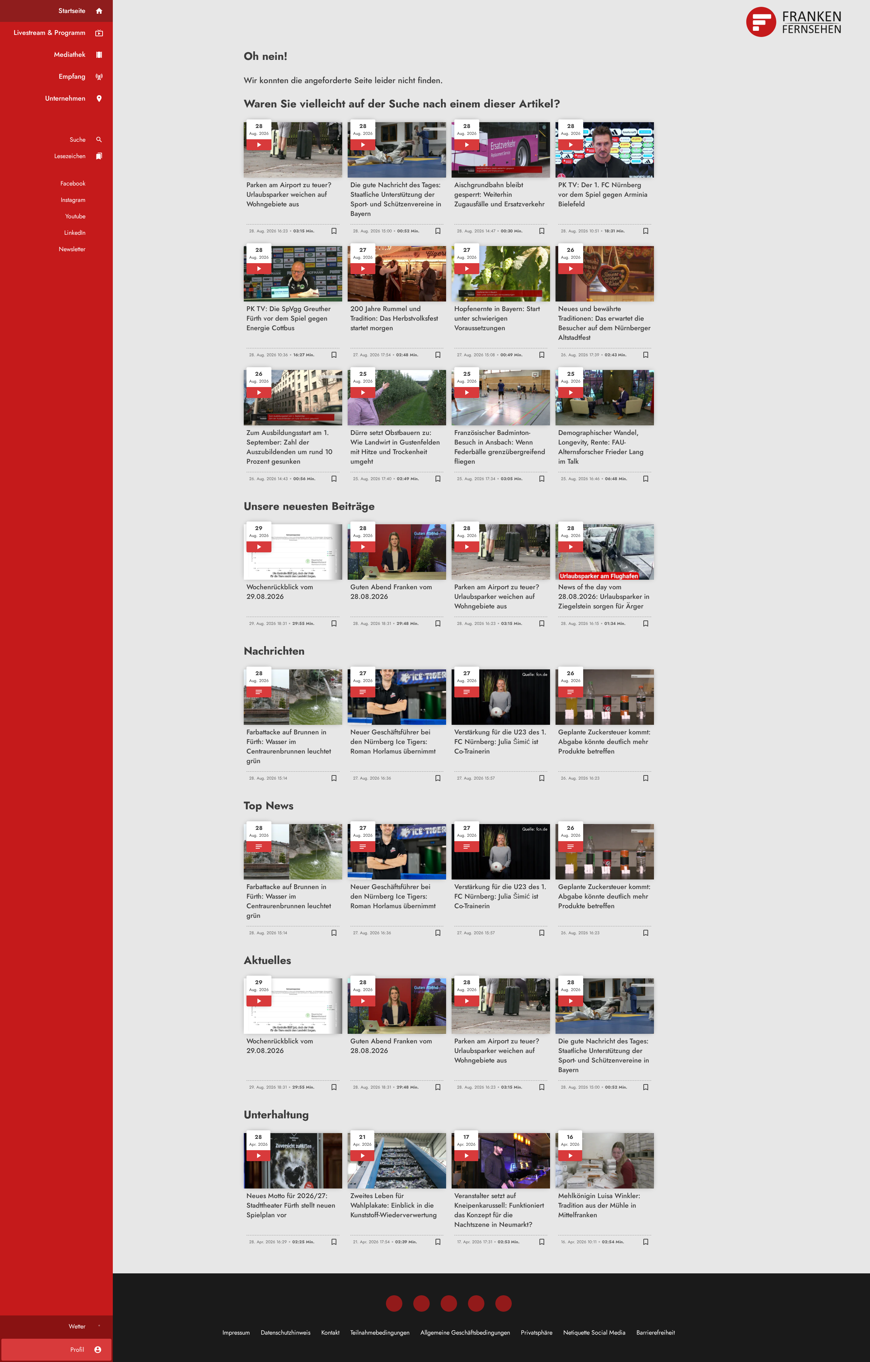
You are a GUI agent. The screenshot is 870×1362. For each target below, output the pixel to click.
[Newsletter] (503, 1303)
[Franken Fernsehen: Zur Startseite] (794, 22)
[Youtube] (449, 1303)
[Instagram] (421, 1303)
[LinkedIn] (476, 1303)
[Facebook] (394, 1303)
